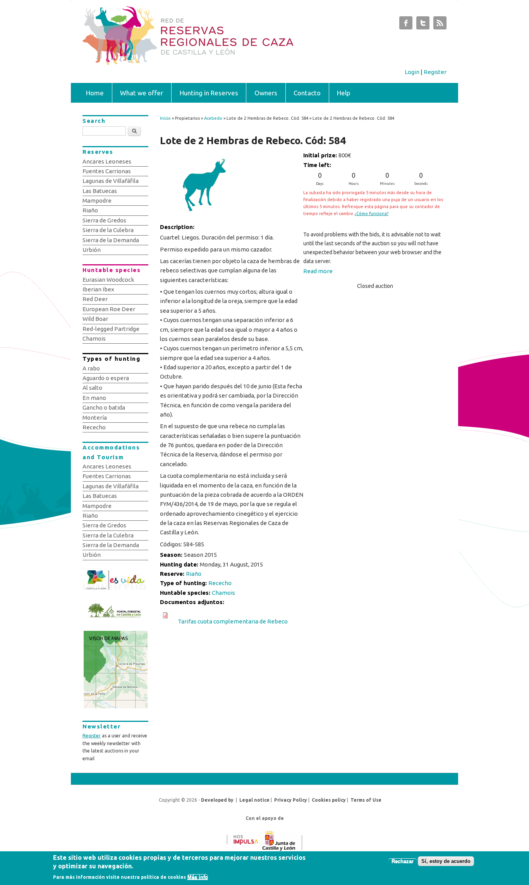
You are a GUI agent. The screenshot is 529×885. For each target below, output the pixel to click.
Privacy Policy (290, 799)
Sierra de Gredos (104, 220)
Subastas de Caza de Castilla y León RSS (440, 24)
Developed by (217, 799)
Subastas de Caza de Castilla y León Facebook (405, 24)
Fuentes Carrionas (106, 171)
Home (95, 92)
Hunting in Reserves (209, 92)
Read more (318, 271)
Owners (265, 92)
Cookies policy (329, 799)
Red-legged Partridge (110, 328)
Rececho (220, 583)
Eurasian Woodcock (108, 279)
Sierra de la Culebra (108, 230)
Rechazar (403, 861)
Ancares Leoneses (106, 161)
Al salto (92, 387)
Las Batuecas (99, 191)
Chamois (223, 592)
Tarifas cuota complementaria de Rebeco (233, 621)
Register (435, 72)
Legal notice (254, 799)
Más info (197, 877)
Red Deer (95, 299)
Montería (94, 417)
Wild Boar (95, 318)
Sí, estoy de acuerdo (446, 861)
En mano (94, 397)
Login (412, 72)
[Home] (224, 62)
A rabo (91, 368)
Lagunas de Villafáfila (110, 180)
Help (343, 92)
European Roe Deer (108, 309)
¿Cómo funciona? (371, 213)
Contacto (307, 92)
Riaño (193, 573)
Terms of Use (365, 799)
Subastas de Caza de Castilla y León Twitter (422, 24)
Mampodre (97, 200)
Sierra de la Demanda (110, 240)
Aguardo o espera (105, 378)
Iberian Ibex (98, 289)
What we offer (141, 92)
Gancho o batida (103, 407)
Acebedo (213, 118)
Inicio (165, 118)
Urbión (91, 249)
